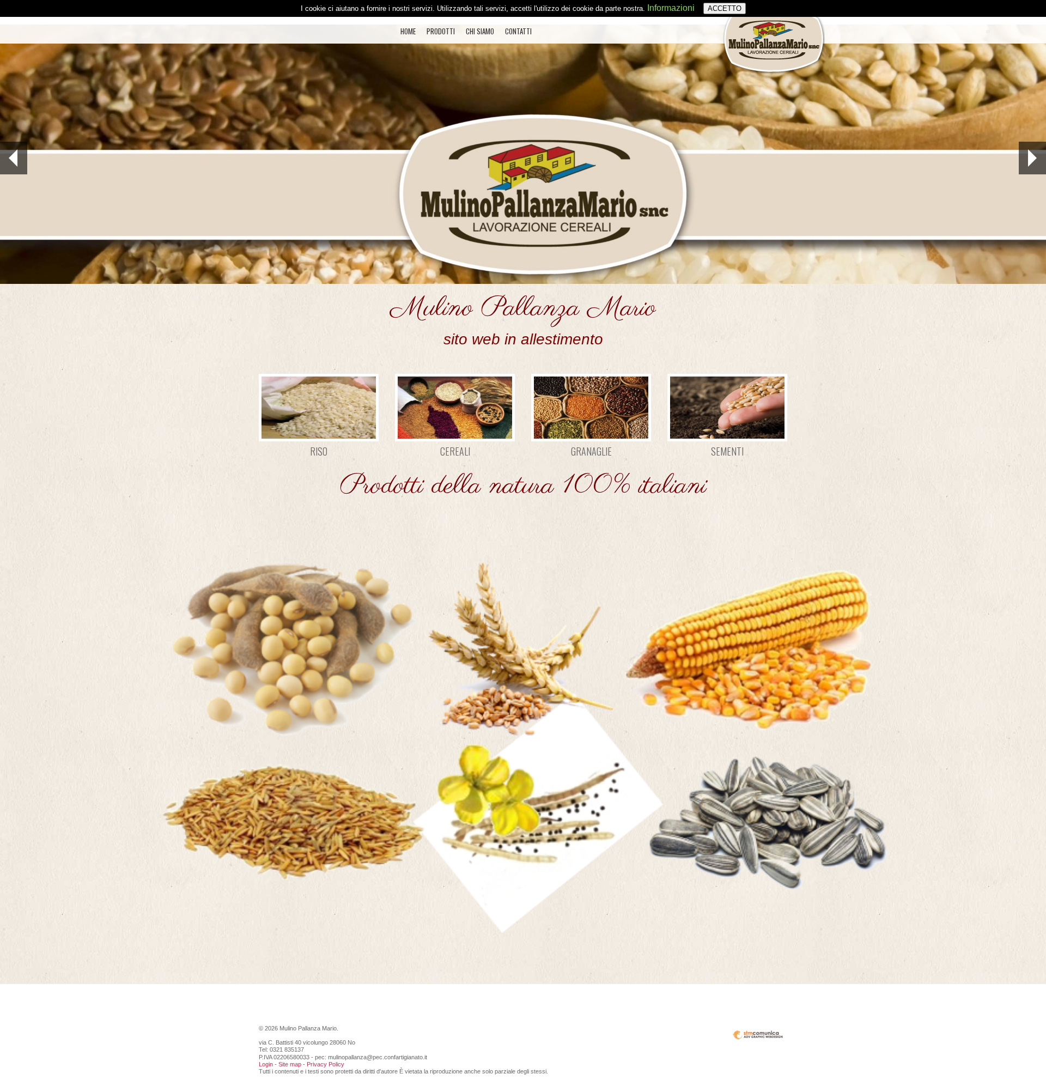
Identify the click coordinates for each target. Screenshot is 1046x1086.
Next (1032, 158)
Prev (13, 158)
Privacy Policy (325, 1064)
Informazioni (671, 8)
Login (266, 1064)
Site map (289, 1064)
